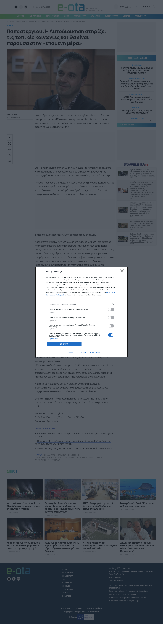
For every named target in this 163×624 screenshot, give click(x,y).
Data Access (81, 352)
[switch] (111, 309)
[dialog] (81, 312)
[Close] (123, 271)
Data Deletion (68, 352)
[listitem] (81, 304)
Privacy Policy (95, 352)
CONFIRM (64, 344)
